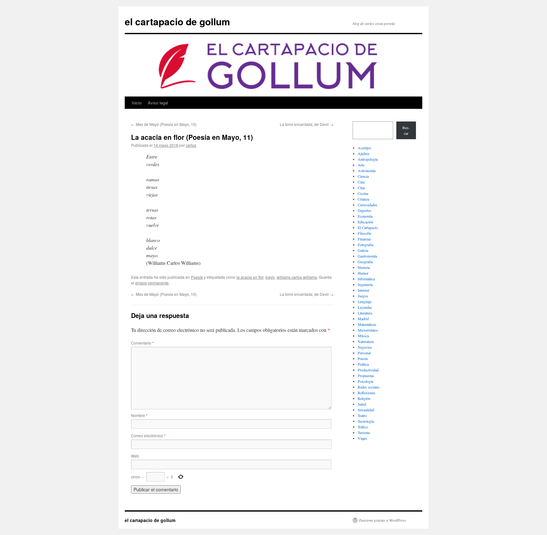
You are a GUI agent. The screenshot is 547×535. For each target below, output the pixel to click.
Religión (364, 398)
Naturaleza (366, 341)
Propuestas (366, 375)
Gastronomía (367, 255)
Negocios (365, 347)
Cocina (363, 193)
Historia (364, 267)
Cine (361, 181)
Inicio (136, 103)
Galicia (363, 250)
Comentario (142, 342)
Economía (365, 216)
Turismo (364, 432)
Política (363, 364)
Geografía (365, 261)
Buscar (406, 130)
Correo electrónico (148, 435)
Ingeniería (365, 284)
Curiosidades (367, 204)
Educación (365, 221)
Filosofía (364, 233)
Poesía (197, 277)
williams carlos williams (297, 277)
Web (135, 455)
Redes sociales (369, 386)
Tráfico (363, 426)
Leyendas (365, 307)
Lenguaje (364, 301)
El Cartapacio (368, 227)
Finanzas (364, 238)
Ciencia (363, 176)
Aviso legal (158, 103)
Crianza (363, 199)
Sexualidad (366, 409)
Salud (362, 404)
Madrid (363, 318)
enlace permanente (152, 282)
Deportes (364, 210)
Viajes (362, 438)
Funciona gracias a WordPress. (383, 520)
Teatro (362, 415)
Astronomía (366, 170)
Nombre (139, 415)
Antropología (368, 159)
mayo (270, 277)
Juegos (363, 295)
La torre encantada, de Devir (307, 124)
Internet (363, 290)
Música (363, 335)
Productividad (368, 369)
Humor (363, 273)
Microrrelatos (368, 330)
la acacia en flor (249, 277)
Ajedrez (363, 153)
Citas (361, 187)
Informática (366, 278)
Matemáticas (367, 324)
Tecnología (366, 421)
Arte (361, 164)
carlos (191, 145)
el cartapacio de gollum (177, 21)
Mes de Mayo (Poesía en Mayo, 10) (164, 124)
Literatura (365, 312)
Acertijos (364, 147)
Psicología (365, 381)
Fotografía (365, 244)
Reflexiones (366, 392)
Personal (364, 352)
